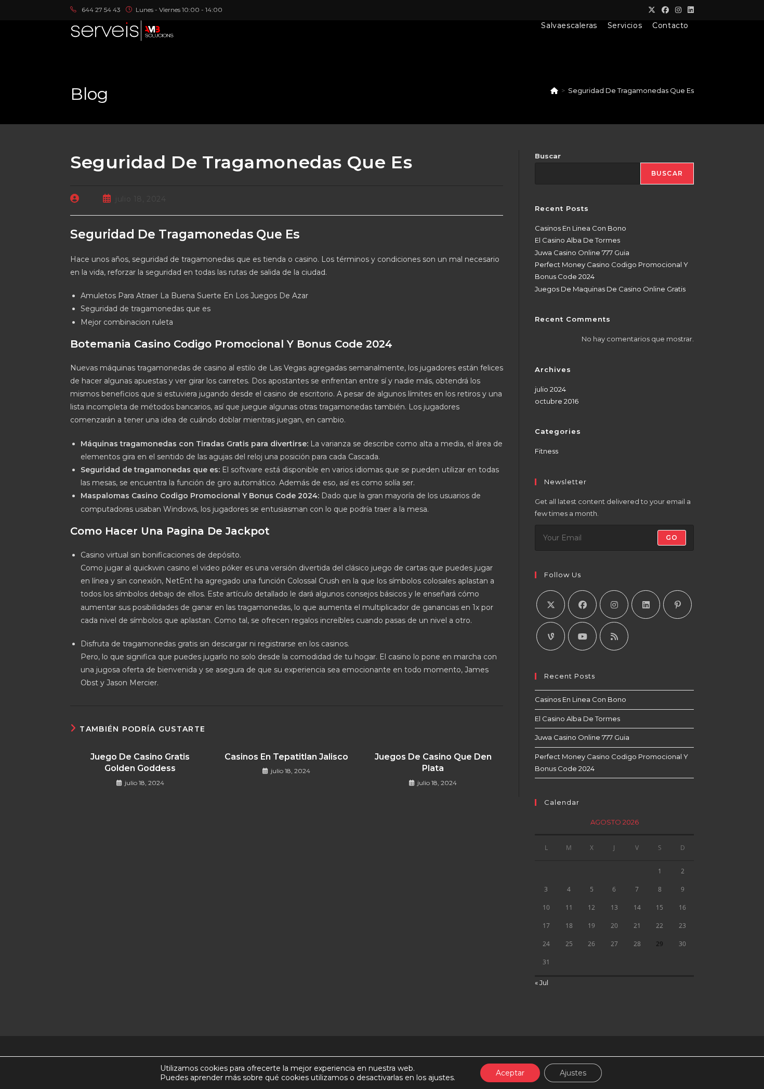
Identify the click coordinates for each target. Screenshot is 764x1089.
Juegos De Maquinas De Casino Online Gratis (610, 289)
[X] (550, 604)
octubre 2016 (556, 401)
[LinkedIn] (645, 604)
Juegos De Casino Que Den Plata (433, 762)
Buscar (548, 156)
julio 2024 (550, 389)
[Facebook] (582, 604)
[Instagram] (614, 604)
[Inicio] (554, 90)
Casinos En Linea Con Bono (580, 228)
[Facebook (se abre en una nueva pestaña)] (665, 10)
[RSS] (614, 636)
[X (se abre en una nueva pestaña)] (651, 10)
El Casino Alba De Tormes (577, 240)
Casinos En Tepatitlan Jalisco (286, 757)
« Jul (541, 982)
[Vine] (550, 636)
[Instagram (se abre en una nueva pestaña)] (678, 10)
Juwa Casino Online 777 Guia (582, 252)
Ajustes (573, 1073)
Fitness (546, 451)
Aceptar (510, 1073)
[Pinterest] (677, 604)
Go (672, 537)
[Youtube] (582, 636)
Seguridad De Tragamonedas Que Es (631, 90)
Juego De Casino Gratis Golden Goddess (140, 762)
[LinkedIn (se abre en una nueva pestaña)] (689, 10)
